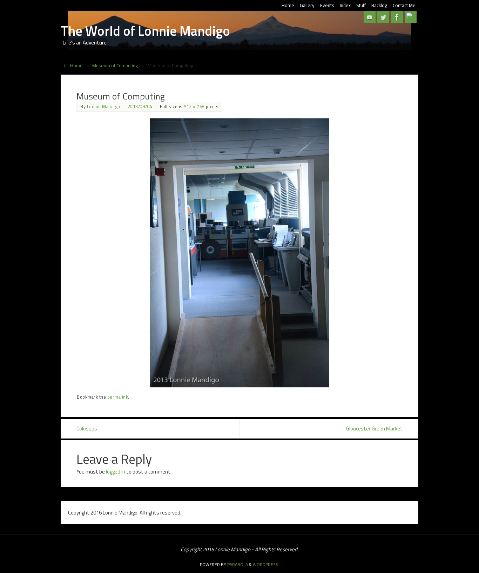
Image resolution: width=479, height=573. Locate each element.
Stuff (361, 5)
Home (288, 5)
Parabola (237, 564)
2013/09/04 (140, 106)
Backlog (379, 5)
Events (327, 5)
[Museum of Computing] (239, 252)
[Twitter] (383, 17)
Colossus (86, 428)
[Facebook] (397, 17)
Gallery (307, 5)
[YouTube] (370, 17)
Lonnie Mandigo (103, 106)
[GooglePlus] (411, 17)
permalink (117, 397)
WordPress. (266, 564)
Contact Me (404, 5)
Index (345, 5)
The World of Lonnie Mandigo (145, 30)
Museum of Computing (115, 65)
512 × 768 (194, 106)
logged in (115, 472)
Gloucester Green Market (374, 428)
